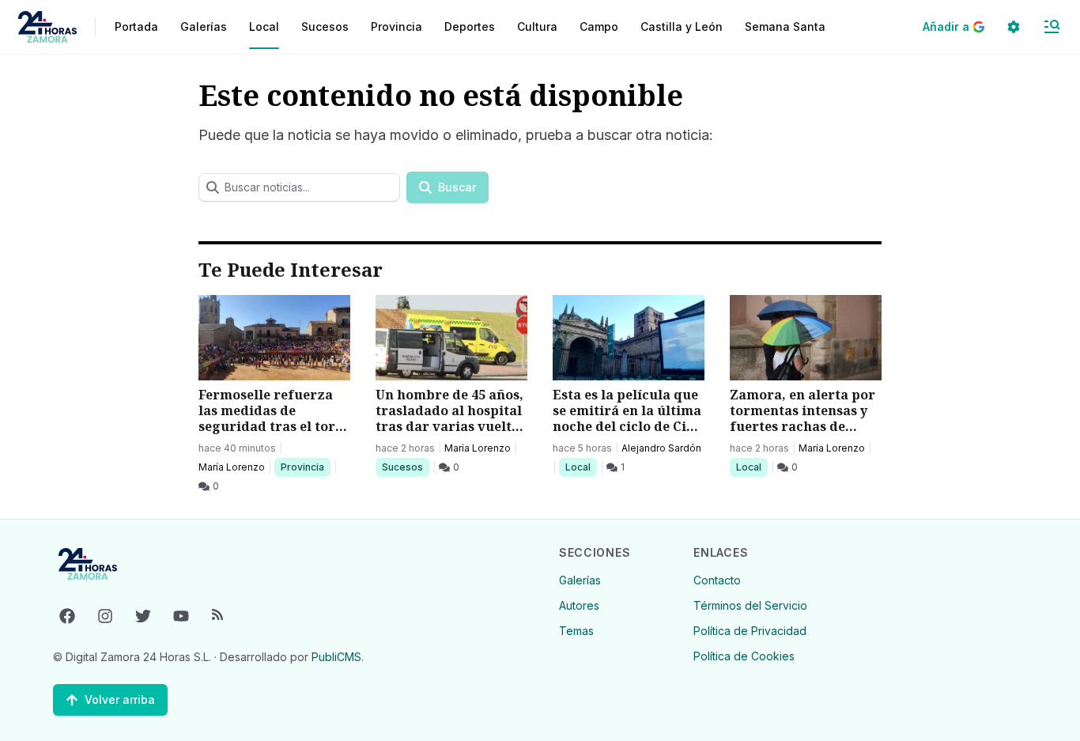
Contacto (717, 580)
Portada (136, 26)
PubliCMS (336, 656)
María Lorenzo (231, 467)
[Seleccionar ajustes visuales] (1013, 27)
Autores (579, 605)
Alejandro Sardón (661, 448)
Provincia (304, 466)
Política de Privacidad (749, 630)
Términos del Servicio (750, 605)
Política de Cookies (744, 656)
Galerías (203, 26)
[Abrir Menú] (1051, 27)
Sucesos (405, 466)
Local (581, 466)
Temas (576, 630)
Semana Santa (785, 26)
